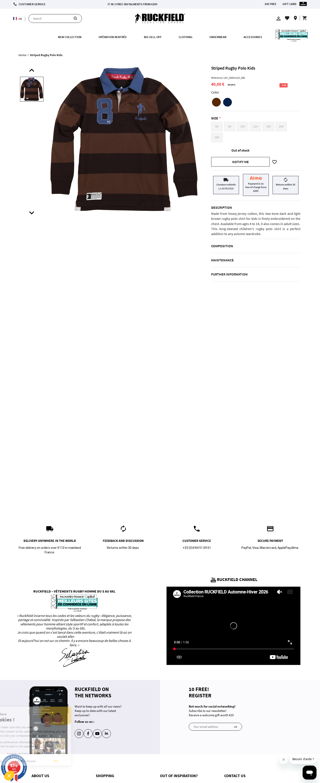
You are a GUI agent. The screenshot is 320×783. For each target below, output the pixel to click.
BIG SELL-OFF (153, 37)
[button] (9, 775)
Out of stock (240, 150)
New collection (69, 37)
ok (235, 727)
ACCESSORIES (253, 37)
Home (22, 55)
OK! (80, 761)
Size (214, 118)
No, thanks (19, 761)
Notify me (240, 162)
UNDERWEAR (217, 37)
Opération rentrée (113, 37)
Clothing (185, 37)
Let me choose (50, 761)
